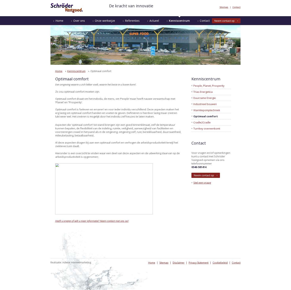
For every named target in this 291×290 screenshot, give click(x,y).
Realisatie (55, 262)
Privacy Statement (198, 262)
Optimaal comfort (205, 116)
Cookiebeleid (63, 29)
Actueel (154, 21)
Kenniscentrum (179, 21)
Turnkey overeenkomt (206, 128)
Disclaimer (178, 262)
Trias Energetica (203, 92)
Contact (236, 7)
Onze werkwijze (105, 21)
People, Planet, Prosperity (208, 85)
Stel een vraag (202, 182)
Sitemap (224, 7)
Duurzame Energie (204, 98)
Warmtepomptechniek (206, 110)
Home (59, 21)
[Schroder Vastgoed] (66, 12)
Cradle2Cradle (202, 122)
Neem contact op (224, 21)
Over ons (79, 21)
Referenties (132, 21)
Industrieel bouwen (205, 104)
